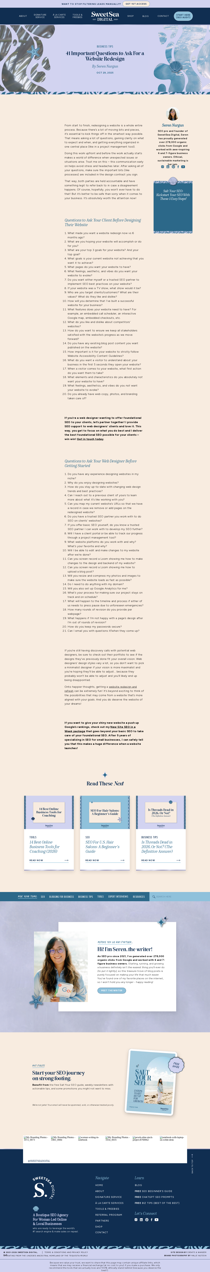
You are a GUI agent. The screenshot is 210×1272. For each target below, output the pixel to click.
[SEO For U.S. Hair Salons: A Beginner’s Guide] (122, 860)
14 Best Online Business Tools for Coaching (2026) (44, 847)
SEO (87, 837)
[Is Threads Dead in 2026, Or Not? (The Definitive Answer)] (178, 860)
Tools (33, 837)
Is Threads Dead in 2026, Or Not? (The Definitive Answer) (157, 847)
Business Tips (105, 46)
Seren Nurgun (107, 66)
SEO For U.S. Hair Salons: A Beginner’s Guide (102, 847)
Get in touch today (90, 439)
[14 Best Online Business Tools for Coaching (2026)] (66, 860)
